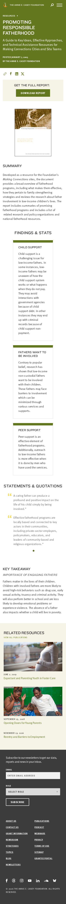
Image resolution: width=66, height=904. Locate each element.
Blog (8, 858)
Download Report (33, 93)
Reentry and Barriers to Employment (24, 737)
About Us (11, 820)
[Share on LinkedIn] (16, 74)
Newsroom (12, 839)
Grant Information (17, 833)
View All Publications (15, 637)
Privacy (38, 839)
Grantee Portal (43, 858)
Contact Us (12, 827)
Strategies (12, 845)
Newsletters (13, 864)
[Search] (52, 5)
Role (8, 785)
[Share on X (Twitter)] (22, 74)
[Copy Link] (5, 74)
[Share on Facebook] (11, 74)
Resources (9, 16)
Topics (9, 852)
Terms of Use (41, 845)
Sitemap (38, 852)
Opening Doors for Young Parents (22, 723)
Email (9, 769)
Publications (41, 820)
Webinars (39, 833)
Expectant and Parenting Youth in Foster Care (29, 678)
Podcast (39, 827)
